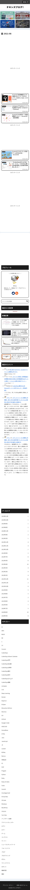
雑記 (3, 874)
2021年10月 (15, 586)
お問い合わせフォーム (22, 885)
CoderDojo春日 (6, 671)
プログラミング (6, 855)
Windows (4, 804)
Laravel (4, 749)
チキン (15, 286)
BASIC (3, 634)
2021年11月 (15, 583)
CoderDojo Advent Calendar (9, 656)
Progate (4, 771)
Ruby (3, 778)
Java (3, 737)
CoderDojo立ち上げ (7, 678)
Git (2, 715)
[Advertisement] (15, 51)
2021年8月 (15, 594)
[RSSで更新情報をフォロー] (16, 293)
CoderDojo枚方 (6, 675)
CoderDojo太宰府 (6, 667)
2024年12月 (15, 531)
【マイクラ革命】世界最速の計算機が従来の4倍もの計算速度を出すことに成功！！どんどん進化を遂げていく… (16, 379)
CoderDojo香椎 (6, 682)
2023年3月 (15, 538)
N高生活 (4, 760)
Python (4, 774)
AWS (3, 631)
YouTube (4, 815)
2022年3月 (15, 568)
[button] (27, 301)
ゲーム (3, 833)
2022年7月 (15, 557)
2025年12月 (15, 516)
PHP (3, 767)
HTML (3, 734)
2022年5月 (15, 560)
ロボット (4, 867)
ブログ (3, 852)
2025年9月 (15, 524)
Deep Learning (6, 693)
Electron (4, 712)
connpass (4, 686)
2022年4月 (15, 564)
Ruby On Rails (5, 782)
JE (2, 745)
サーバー (4, 841)
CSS (3, 689)
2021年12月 (15, 579)
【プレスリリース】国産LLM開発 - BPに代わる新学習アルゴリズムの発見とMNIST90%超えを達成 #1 (16, 400)
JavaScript (5, 741)
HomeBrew (5, 730)
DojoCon (4, 701)
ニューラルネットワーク (8, 844)
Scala (3, 785)
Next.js (4, 756)
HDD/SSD (4, 726)
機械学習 (4, 870)
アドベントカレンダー (8, 822)
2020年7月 (15, 608)
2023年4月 (15, 535)
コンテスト (5, 837)
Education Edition (7, 708)
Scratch (4, 789)
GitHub (4, 719)
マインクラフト (6, 863)
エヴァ (3, 826)
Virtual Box (5, 797)
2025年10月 (15, 520)
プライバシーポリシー (8, 885)
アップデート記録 (6, 819)
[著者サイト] (13, 293)
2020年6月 (15, 612)
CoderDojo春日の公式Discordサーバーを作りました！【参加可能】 (15, 388)
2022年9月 (15, 553)
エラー (3, 830)
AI (2, 627)
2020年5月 (15, 616)
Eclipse (4, 704)
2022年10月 (15, 549)
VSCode (4, 800)
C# (2, 645)
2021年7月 (15, 597)
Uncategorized (6, 793)
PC (2, 763)
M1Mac (3, 752)
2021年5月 (15, 605)
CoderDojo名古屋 (6, 664)
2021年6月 (15, 601)
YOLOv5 (4, 811)
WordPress (5, 808)
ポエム (3, 859)
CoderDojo (5, 653)
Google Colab (5, 723)
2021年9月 (15, 590)
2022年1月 (15, 575)
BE (2, 638)
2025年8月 (15, 527)
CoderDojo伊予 (6, 660)
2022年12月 (15, 542)
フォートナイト (6, 848)
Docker (4, 697)
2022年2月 (15, 571)
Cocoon (4, 649)
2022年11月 (15, 546)
